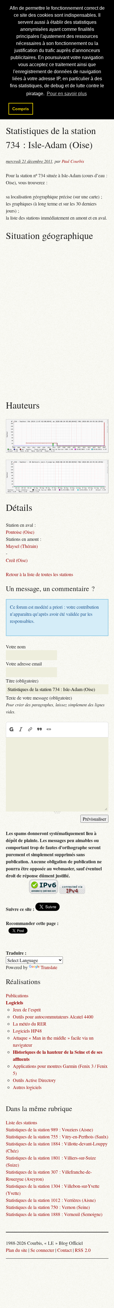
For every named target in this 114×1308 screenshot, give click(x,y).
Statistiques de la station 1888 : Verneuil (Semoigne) (54, 1214)
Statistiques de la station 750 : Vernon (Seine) (48, 1207)
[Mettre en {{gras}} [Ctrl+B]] (11, 729)
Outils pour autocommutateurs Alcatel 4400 (53, 1016)
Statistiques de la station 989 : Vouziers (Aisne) (49, 1129)
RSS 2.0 (83, 1250)
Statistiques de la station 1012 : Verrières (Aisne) (51, 1200)
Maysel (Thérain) (22, 546)
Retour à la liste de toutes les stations (39, 574)
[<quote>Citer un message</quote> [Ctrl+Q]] (39, 729)
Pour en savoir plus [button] (67, 93)
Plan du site (16, 1250)
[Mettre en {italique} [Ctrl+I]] (20, 729)
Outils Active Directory (34, 1080)
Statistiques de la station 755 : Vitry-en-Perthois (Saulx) (57, 1136)
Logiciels (14, 1002)
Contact (64, 1250)
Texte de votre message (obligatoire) (39, 698)
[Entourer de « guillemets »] (48, 729)
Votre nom (15, 646)
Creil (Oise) (16, 560)
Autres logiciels (27, 1087)
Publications (17, 995)
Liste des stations (21, 1122)
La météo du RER (29, 1024)
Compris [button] (20, 108)
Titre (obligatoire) (22, 681)
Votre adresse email (24, 663)
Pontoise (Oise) (20, 532)
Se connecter (42, 1250)
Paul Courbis (73, 161)
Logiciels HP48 (27, 1031)
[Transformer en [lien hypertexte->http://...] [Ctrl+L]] (30, 729)
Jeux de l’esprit (27, 1009)
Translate (49, 967)
